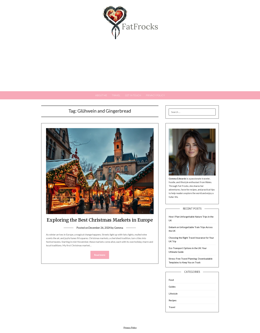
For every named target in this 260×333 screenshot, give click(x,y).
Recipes (172, 300)
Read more (99, 255)
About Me (101, 95)
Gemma (118, 227)
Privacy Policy (155, 95)
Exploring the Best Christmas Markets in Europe (100, 220)
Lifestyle (173, 293)
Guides (172, 286)
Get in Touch (133, 95)
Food (171, 280)
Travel (116, 95)
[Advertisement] (130, 69)
